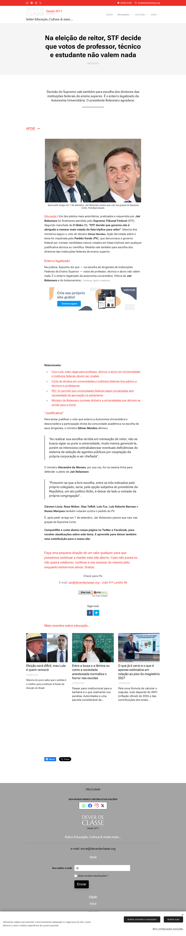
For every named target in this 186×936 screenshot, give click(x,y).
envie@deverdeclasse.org (149, 2)
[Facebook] (31, 2)
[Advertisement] (93, 338)
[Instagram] (36, 2)
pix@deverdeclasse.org (84, 582)
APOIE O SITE (126, 2)
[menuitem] (110, 14)
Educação (50, 216)
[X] (40, 2)
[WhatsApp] (84, 806)
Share (52, 759)
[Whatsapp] (27, 2)
